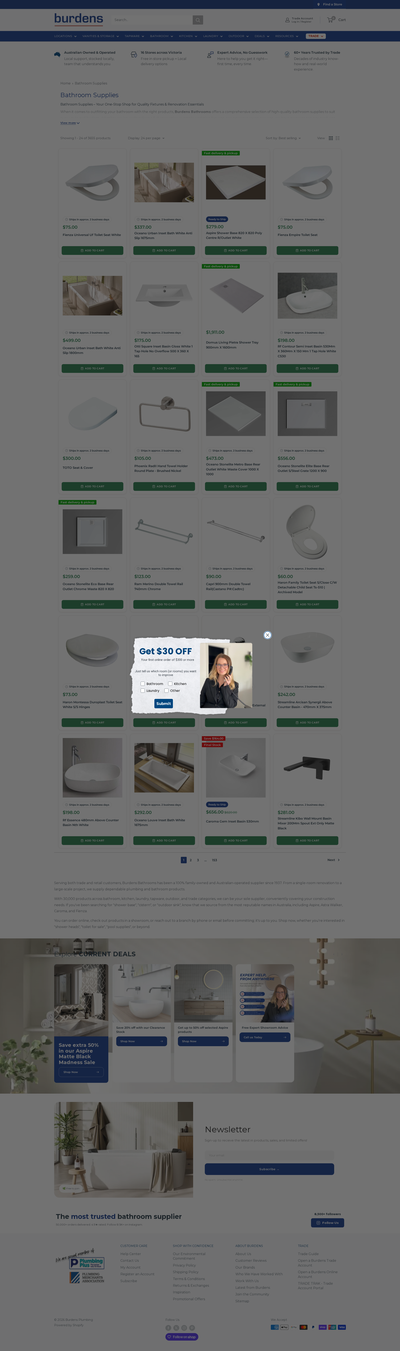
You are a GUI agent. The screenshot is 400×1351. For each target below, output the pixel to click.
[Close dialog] (267, 635)
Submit (163, 703)
